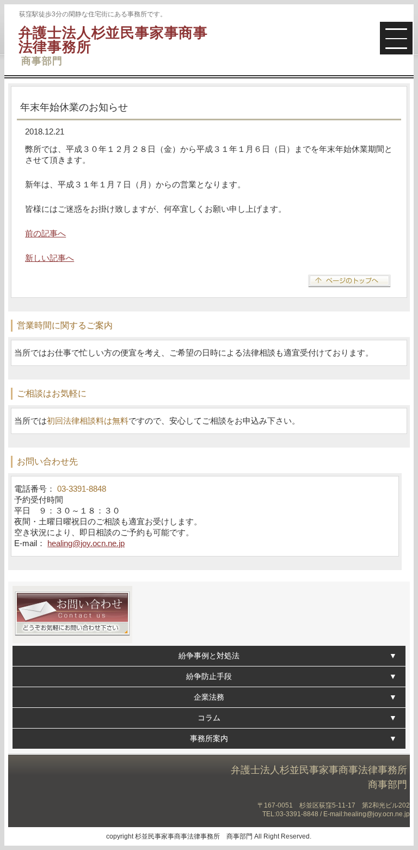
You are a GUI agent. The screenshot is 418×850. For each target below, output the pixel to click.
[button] (396, 38)
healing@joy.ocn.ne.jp (86, 543)
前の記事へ (45, 233)
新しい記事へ (49, 257)
